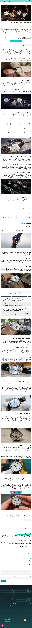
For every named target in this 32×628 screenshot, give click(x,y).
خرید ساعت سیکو (16, 41)
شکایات (30, 615)
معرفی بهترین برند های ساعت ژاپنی (22, 60)
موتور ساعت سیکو (24, 223)
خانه (30, 4)
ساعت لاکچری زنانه (28, 593)
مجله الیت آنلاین (27, 4)
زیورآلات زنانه (29, 598)
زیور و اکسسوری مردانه (28, 600)
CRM (24, 626)
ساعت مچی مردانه (28, 591)
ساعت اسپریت (13, 598)
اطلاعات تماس (29, 613)
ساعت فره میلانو (13, 593)
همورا (23, 626)
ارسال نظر (4, 580)
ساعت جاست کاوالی (12, 591)
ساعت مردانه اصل (16, 492)
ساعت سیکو (13, 589)
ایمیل (14, 576)
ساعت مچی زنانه (29, 589)
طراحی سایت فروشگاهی (28, 626)
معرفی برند (24, 4)
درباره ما (30, 605)
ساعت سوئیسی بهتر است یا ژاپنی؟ (22, 426)
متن (30, 568)
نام (30, 576)
